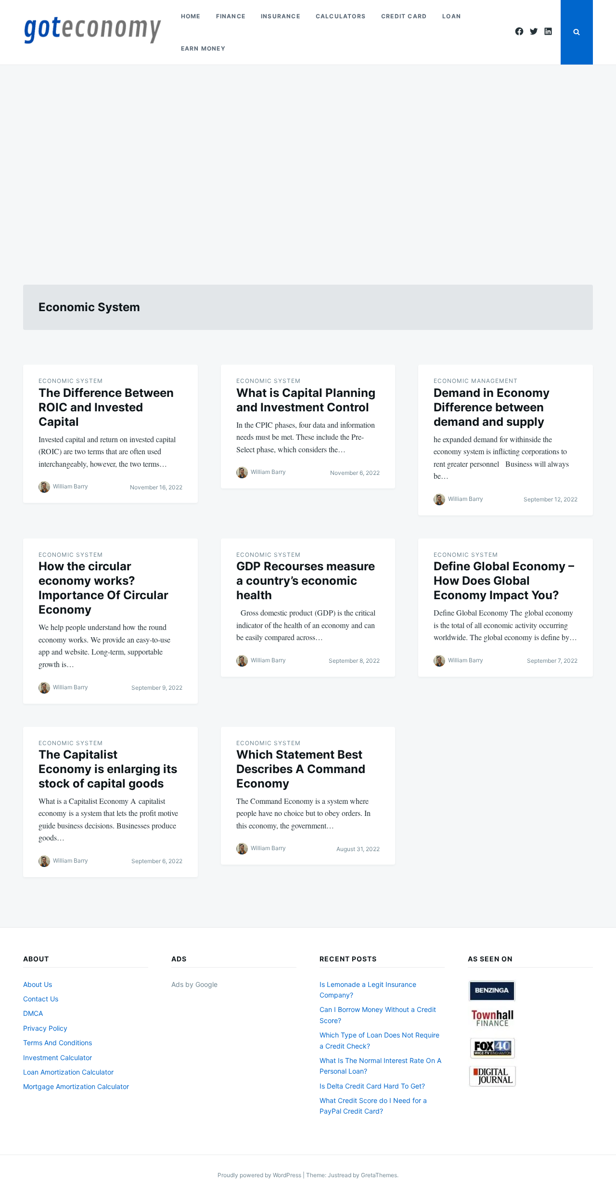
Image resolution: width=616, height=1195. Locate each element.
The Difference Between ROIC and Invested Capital (106, 407)
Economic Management (476, 380)
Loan (451, 16)
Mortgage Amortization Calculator (76, 1086)
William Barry (70, 486)
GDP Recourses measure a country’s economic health (305, 580)
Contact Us (40, 999)
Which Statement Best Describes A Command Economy (300, 769)
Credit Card (404, 16)
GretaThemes (379, 1175)
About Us (37, 984)
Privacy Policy (45, 1028)
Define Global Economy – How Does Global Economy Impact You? (504, 580)
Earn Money (203, 48)
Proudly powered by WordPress (260, 1175)
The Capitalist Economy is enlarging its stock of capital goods (107, 769)
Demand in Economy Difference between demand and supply (492, 407)
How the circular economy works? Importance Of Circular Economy (103, 588)
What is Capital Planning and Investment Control (305, 400)
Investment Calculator (57, 1057)
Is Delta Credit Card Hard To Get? (372, 1086)
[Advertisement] (308, 163)
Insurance (280, 16)
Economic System (70, 380)
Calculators (341, 16)
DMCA (33, 1013)
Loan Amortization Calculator (68, 1072)
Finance (230, 16)
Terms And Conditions (57, 1042)
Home (191, 16)
